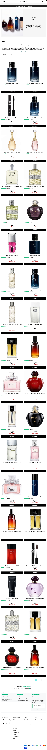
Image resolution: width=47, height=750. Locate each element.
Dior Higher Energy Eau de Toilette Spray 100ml (12, 462)
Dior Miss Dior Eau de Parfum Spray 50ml (12, 393)
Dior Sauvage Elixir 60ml (35, 255)
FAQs (14, 738)
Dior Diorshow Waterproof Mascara (12, 117)
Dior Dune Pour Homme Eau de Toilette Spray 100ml (12, 186)
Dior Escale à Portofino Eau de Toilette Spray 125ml (12, 324)
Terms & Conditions (39, 719)
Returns (14, 721)
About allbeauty (27, 719)
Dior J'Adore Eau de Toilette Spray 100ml (35, 152)
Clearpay (15, 728)
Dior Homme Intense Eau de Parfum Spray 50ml (12, 359)
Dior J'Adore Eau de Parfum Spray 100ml (12, 152)
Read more (23, 51)
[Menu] (1, 1)
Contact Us (15, 726)
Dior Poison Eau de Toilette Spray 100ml (35, 427)
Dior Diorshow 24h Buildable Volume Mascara (35, 565)
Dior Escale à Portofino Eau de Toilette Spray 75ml (12, 290)
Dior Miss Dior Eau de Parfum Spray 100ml (12, 496)
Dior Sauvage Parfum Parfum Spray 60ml (35, 290)
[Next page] (45, 680)
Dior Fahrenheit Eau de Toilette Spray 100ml (35, 359)
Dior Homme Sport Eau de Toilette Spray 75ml (12, 427)
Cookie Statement (38, 724)
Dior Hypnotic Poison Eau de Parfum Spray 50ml (12, 667)
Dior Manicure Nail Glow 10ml (11, 255)
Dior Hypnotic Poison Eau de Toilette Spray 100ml (35, 393)
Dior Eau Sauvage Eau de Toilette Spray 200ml (12, 633)
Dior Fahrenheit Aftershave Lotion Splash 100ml (12, 531)
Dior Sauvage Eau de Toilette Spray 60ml (12, 83)
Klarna (14, 730)
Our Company (27, 721)
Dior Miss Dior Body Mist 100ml (35, 462)
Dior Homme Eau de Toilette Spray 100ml (35, 633)
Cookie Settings (16, 732)
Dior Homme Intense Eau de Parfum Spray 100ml (35, 531)
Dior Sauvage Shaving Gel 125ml (12, 598)
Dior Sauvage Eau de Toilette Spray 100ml (35, 83)
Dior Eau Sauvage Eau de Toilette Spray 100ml (35, 186)
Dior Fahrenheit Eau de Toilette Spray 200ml (35, 667)
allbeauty (5, 743)
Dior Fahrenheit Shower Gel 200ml (12, 565)
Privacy (36, 721)
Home (2, 39)
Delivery (14, 719)
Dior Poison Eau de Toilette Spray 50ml (35, 221)
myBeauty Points (16, 724)
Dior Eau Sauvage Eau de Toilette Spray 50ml (12, 221)
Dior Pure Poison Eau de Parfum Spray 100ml (35, 598)
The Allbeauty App (27, 724)
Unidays (14, 734)
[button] (4, 1)
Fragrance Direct (16, 736)
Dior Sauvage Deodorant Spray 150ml (35, 496)
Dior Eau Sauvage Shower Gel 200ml (35, 324)
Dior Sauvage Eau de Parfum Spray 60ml (35, 117)
